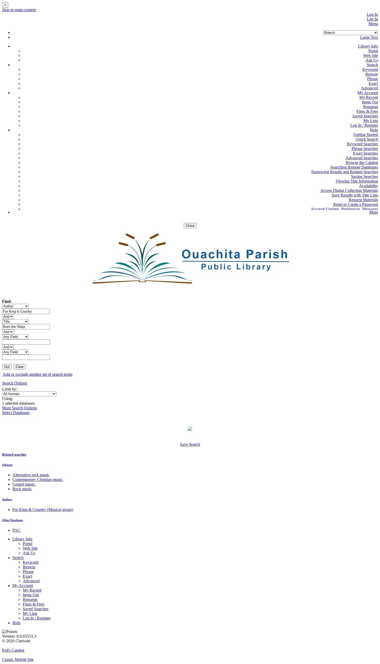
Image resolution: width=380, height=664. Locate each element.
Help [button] (374, 130)
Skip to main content (19, 9)
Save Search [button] (190, 444)
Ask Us (372, 60)
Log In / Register (364, 125)
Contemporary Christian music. (37, 479)
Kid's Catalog (13, 650)
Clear (20, 367)
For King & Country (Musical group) (42, 509)
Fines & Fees (367, 111)
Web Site (370, 55)
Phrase (372, 79)
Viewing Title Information (357, 181)
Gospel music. (24, 484)
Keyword (370, 69)
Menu (373, 23)
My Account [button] (368, 92)
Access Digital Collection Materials (349, 190)
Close (190, 226)
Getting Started (365, 134)
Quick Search (367, 139)
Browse (371, 74)
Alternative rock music (30, 475)
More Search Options (19, 408)
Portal (373, 51)
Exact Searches (365, 153)
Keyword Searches (362, 144)
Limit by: (10, 389)
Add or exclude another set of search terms (37, 374)
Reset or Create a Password (355, 204)
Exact (373, 83)
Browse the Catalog (362, 162)
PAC (16, 530)
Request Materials (363, 200)
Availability (368, 186)
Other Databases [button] (12, 520)
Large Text (369, 37)
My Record (368, 97)
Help (16, 623)
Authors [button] (7, 499)
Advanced (369, 88)
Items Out (370, 102)
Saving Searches (364, 176)
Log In (372, 14)
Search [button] (372, 65)
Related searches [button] (14, 454)
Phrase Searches (365, 148)
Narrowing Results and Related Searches (344, 172)
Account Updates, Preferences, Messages (344, 209)
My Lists (370, 120)
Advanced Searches (362, 158)
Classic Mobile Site (18, 659)
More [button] (373, 212)
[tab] (190, 454)
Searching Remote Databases (354, 167)
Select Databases (15, 412)
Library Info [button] (368, 46)
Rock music (22, 489)
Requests (370, 106)
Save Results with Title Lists (355, 195)
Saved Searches (365, 116)
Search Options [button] (14, 383)
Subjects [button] (7, 464)
